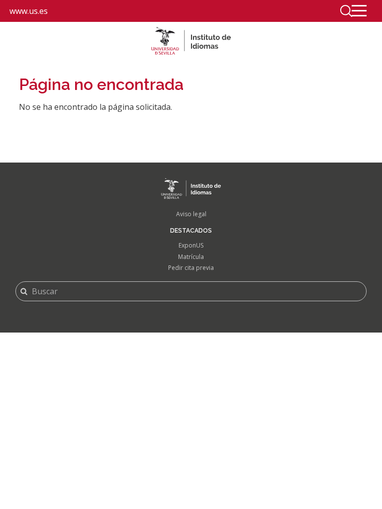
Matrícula (191, 257)
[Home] (191, 41)
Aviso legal (191, 214)
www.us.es (28, 10)
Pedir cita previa (191, 267)
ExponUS (191, 245)
